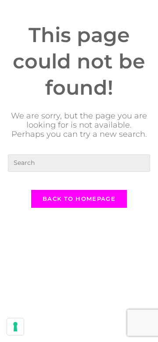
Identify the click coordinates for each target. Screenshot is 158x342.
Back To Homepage (79, 198)
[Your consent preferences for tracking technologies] (15, 326)
